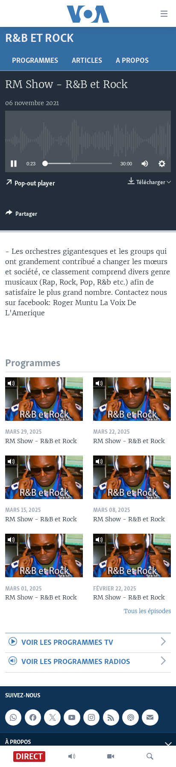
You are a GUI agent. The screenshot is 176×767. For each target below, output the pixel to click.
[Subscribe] (150, 717)
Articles (87, 61)
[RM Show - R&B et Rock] (44, 399)
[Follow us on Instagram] (91, 717)
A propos (132, 61)
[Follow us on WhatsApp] (13, 717)
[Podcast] (130, 717)
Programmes (35, 61)
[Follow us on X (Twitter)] (52, 717)
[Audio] (72, 756)
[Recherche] (150, 756)
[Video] (110, 756)
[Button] (21, 215)
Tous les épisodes (147, 611)
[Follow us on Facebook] (33, 717)
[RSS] (111, 717)
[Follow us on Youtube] (72, 717)
